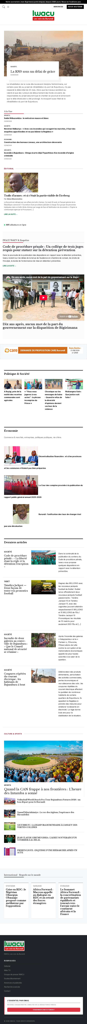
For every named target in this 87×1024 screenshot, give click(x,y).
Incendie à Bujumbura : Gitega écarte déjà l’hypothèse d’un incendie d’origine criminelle (39, 154)
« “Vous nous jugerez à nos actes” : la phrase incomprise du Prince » (32, 397)
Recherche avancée (12, 987)
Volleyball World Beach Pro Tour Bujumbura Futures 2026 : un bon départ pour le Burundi (48, 801)
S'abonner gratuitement (44, 1010)
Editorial (7, 966)
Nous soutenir (75, 7)
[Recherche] (3, 5)
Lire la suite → (11, 214)
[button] (8, 5)
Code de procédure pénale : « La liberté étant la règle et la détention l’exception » (16, 561)
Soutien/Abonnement (12, 978)
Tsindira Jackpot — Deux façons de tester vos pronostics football (16, 589)
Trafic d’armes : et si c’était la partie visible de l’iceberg (37, 195)
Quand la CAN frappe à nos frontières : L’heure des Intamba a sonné (42, 791)
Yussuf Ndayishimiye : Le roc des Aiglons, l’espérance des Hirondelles (45, 813)
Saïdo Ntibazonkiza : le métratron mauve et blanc (26, 118)
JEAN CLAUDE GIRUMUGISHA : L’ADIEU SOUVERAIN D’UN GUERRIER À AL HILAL (47, 839)
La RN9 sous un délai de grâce (33, 71)
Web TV (7, 970)
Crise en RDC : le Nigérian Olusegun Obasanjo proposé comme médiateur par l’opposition (16, 897)
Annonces (58, 7)
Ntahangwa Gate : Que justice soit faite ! (73, 394)
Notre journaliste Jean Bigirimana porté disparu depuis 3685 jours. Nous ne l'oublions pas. (43, 2)
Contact (7, 991)
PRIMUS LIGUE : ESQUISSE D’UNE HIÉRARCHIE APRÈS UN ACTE (47, 851)
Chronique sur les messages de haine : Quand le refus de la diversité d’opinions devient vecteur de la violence (53, 400)
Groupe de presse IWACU (14, 974)
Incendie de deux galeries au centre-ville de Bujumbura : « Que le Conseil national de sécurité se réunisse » (16, 645)
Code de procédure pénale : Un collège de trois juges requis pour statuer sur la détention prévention (43, 248)
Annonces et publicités (13, 983)
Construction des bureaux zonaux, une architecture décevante (33, 142)
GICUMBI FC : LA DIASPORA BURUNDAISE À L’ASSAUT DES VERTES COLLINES (47, 826)
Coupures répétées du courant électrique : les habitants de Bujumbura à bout (15, 679)
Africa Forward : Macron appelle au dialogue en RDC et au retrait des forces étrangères (43, 896)
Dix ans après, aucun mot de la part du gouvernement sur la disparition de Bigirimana (40, 326)
